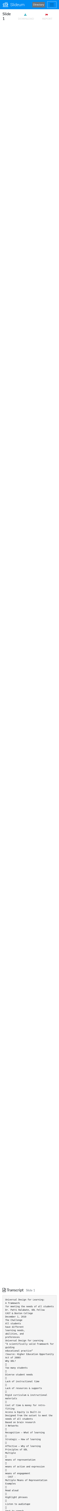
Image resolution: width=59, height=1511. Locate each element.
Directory (38, 4)
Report (47, 19)
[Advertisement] (29, 53)
